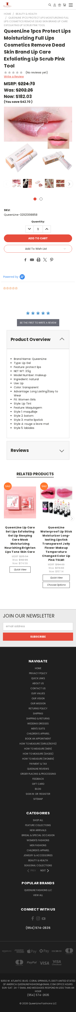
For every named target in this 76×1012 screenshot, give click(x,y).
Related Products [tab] (35, 474)
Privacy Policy (38, 673)
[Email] (32, 260)
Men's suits (38, 728)
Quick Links (38, 678)
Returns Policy (38, 708)
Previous (7, 184)
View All (38, 895)
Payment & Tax (38, 763)
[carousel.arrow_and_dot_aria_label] (41, 199)
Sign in (30, 794)
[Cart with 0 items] (64, 4)
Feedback (38, 778)
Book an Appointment (38, 738)
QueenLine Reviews (38, 768)
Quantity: (38, 221)
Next (69, 184)
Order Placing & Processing (38, 773)
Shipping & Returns (38, 718)
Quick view (20, 569)
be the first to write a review (38, 322)
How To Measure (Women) (38, 758)
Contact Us (38, 688)
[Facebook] (25, 260)
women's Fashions (38, 840)
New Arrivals (38, 830)
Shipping (38, 713)
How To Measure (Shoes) (38, 753)
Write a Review (14, 76)
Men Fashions (38, 845)
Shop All (38, 820)
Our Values (38, 693)
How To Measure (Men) (38, 748)
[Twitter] (45, 260)
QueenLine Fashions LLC (38, 890)
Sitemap (38, 799)
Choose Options (56, 584)
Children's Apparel (38, 850)
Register (44, 794)
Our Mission (38, 703)
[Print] (39, 260)
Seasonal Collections (38, 865)
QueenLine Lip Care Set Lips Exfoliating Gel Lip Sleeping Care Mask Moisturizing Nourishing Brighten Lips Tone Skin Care (20, 540)
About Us (38, 683)
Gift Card (38, 783)
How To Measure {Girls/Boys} (38, 743)
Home (38, 668)
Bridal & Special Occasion (38, 835)
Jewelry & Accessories (38, 855)
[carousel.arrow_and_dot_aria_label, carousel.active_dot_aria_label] (35, 199)
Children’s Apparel (38, 733)
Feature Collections (38, 825)
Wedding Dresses (38, 723)
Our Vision (38, 698)
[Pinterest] (52, 260)
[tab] (38, 339)
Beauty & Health (38, 860)
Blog (38, 789)
